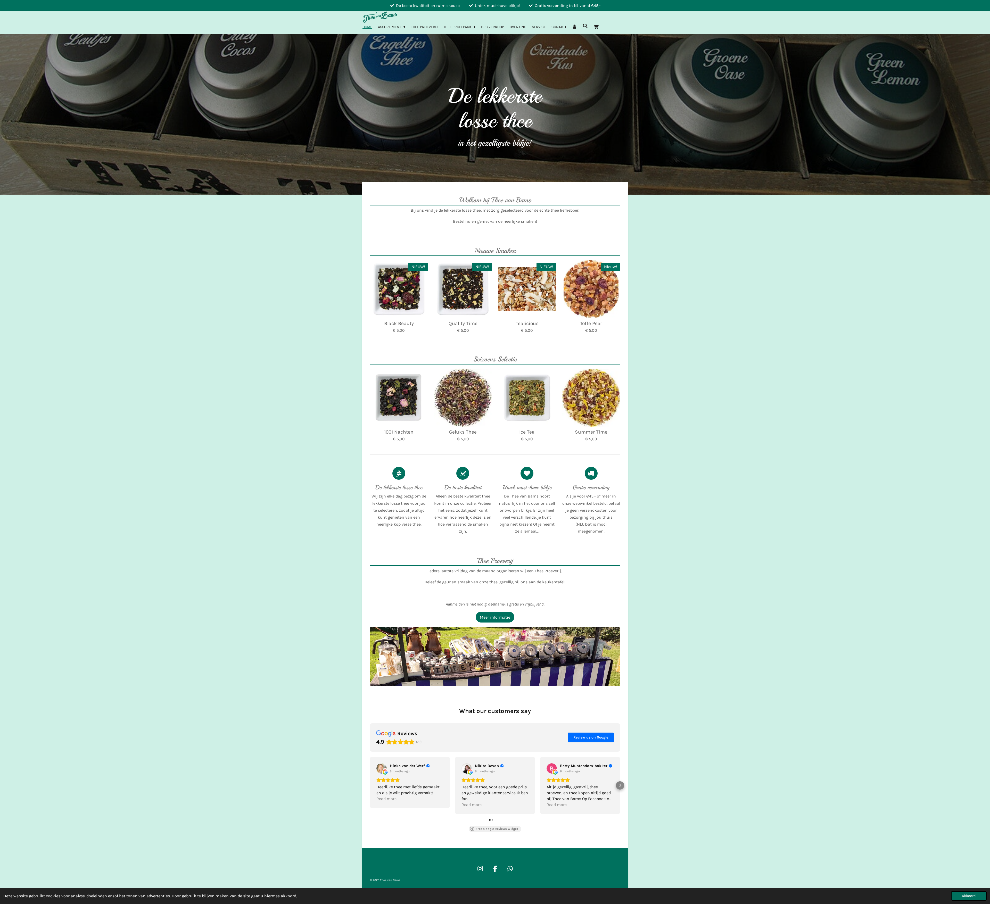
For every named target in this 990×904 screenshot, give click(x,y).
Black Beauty (399, 323)
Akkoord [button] (969, 896)
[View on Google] (381, 768)
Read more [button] (386, 798)
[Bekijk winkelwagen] (596, 27)
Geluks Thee (463, 432)
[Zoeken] (585, 26)
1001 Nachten (399, 432)
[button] (370, 785)
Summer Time (591, 432)
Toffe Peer (591, 323)
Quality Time (463, 323)
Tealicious (527, 323)
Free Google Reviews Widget (497, 829)
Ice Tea (527, 432)
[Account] (574, 27)
